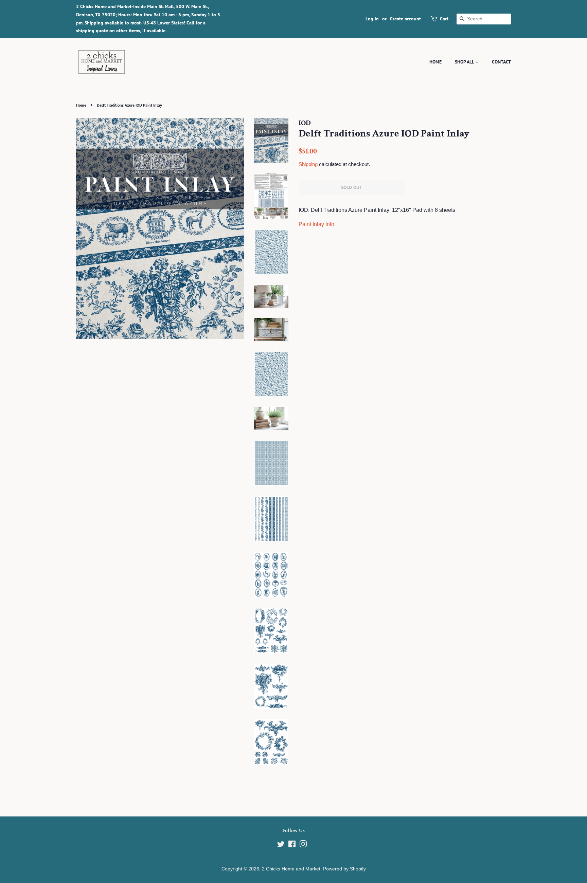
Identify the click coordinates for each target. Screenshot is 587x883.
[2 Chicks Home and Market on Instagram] (303, 845)
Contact (501, 62)
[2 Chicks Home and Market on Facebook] (292, 845)
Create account (405, 19)
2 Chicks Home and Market (291, 868)
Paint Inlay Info (316, 224)
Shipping (308, 164)
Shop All (465, 62)
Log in (372, 19)
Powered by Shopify (344, 868)
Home (435, 62)
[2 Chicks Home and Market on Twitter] (281, 845)
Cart (444, 19)
